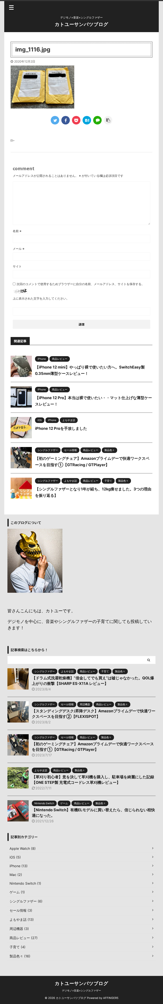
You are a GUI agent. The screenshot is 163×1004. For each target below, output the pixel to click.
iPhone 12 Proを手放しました (61, 428)
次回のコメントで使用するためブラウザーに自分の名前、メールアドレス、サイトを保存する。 (80, 284)
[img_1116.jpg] (87, 120)
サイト (17, 266)
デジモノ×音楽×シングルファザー (81, 990)
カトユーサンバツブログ (81, 24)
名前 (17, 231)
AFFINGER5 (110, 998)
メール (18, 248)
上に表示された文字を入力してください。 (41, 298)
